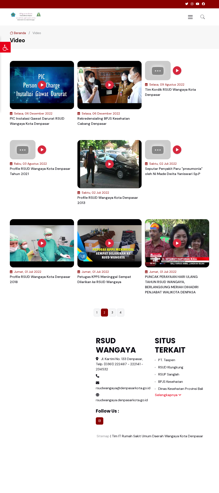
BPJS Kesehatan (170, 381)
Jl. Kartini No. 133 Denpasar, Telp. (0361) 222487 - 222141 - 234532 (119, 364)
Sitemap (103, 436)
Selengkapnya (166, 395)
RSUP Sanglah (168, 374)
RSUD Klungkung (170, 367)
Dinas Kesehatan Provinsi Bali (180, 388)
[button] (202, 17)
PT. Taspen (166, 360)
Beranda (19, 33)
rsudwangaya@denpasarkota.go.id (123, 388)
